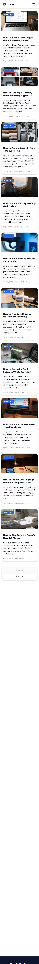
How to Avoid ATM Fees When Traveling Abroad (19, 426)
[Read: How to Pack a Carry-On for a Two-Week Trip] (19, 132)
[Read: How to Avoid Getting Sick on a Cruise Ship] (19, 242)
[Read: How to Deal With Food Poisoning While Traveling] (19, 353)
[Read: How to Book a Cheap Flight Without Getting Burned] (19, 21)
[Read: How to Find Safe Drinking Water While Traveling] (19, 298)
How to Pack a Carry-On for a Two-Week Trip (19, 149)
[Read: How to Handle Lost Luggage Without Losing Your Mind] (19, 463)
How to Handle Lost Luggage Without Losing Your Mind (18, 481)
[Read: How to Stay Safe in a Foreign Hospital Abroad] (19, 519)
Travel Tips (8, 15)
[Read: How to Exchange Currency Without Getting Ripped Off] (19, 76)
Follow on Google (12, 961)
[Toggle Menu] (33, 4)
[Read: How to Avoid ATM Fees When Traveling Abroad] (19, 408)
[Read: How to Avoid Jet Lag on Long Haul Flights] (19, 187)
